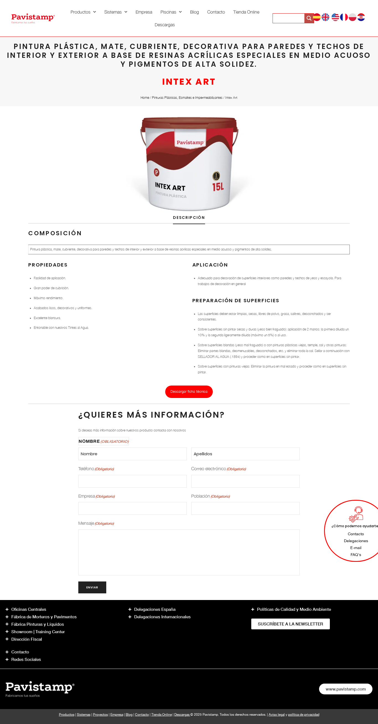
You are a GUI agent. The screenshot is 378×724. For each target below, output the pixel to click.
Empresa (144, 11)
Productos (80, 11)
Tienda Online (246, 11)
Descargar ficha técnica (189, 391)
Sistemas (113, 11)
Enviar (92, 587)
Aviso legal (277, 714)
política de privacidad (303, 714)
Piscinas (168, 11)
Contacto (216, 11)
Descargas (165, 24)
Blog (194, 11)
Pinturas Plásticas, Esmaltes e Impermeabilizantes (187, 97)
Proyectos (100, 714)
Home (145, 97)
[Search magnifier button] (309, 18)
